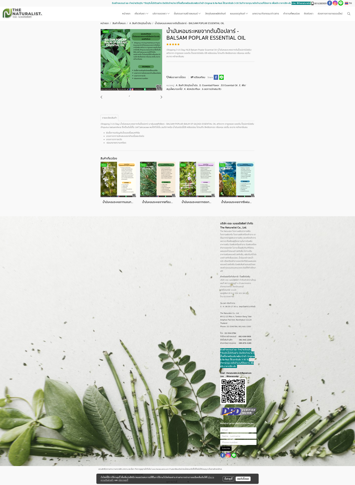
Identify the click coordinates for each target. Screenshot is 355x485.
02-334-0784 (230, 333)
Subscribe (226, 448)
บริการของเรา (160, 14)
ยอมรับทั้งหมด (243, 479)
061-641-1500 (245, 339)
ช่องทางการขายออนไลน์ (330, 14)
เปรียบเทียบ (199, 77)
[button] (349, 13)
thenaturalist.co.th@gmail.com (238, 373)
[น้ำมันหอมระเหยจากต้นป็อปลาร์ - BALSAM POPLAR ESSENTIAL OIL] (131, 60)
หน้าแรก (126, 14)
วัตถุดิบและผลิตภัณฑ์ (215, 14)
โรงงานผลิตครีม (226, 234)
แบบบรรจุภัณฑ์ (238, 14)
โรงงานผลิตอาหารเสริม (241, 231)
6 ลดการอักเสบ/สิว (211, 89)
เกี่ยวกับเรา (140, 14)
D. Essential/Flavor (209, 85)
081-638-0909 (245, 336)
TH (350, 3)
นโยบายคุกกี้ (123, 480)
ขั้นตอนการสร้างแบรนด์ (186, 14)
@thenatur (230, 376)
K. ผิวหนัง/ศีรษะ (192, 89)
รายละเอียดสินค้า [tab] (109, 118)
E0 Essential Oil (229, 85)
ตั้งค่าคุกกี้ (228, 479)
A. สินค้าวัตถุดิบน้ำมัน (187, 85)
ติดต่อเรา (308, 14)
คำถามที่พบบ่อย (291, 14)
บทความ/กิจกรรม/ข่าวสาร (265, 14)
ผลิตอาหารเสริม (236, 238)
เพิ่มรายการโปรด (177, 77)
